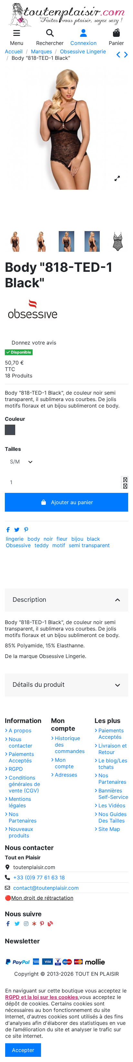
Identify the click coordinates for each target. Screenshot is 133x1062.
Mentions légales (20, 802)
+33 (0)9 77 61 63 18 (39, 877)
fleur (61, 539)
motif (58, 545)
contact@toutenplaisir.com (46, 888)
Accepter (23, 1050)
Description (29, 599)
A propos (20, 730)
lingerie (15, 539)
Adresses (66, 774)
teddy (42, 545)
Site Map (109, 829)
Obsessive (18, 545)
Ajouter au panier (72, 502)
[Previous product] (119, 54)
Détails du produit (39, 684)
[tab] (66, 600)
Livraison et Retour (112, 748)
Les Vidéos (111, 805)
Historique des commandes (70, 744)
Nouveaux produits (21, 832)
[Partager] (8, 529)
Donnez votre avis (34, 342)
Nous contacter (20, 742)
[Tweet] (16, 529)
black (93, 539)
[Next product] (125, 54)
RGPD (16, 769)
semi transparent (89, 545)
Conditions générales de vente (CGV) (24, 784)
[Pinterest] (26, 529)
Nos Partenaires (22, 817)
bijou (77, 539)
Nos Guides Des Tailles (112, 817)
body (33, 539)
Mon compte (64, 763)
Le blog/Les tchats (112, 763)
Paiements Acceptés (21, 757)
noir (48, 539)
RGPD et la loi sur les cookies (41, 997)
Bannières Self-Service (113, 793)
